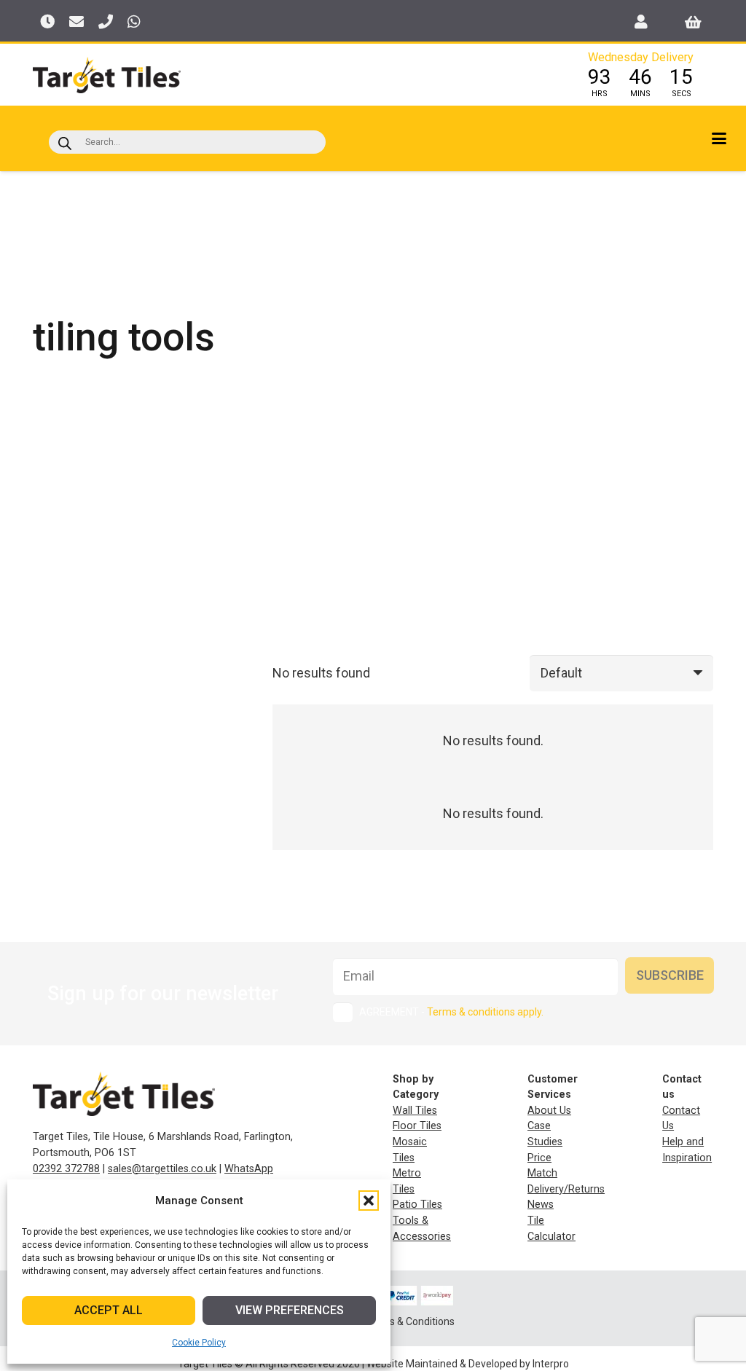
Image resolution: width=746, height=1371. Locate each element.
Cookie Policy (199, 1342)
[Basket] (693, 22)
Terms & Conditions (410, 1321)
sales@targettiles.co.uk (162, 1169)
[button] (368, 1200)
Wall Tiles (415, 1110)
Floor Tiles (417, 1126)
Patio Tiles (417, 1204)
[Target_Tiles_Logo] (107, 75)
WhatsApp (248, 1169)
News (540, 1204)
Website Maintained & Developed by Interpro (467, 1364)
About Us (549, 1110)
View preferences (289, 1310)
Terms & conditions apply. (485, 1012)
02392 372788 (66, 1169)
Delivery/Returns (566, 1189)
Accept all (108, 1310)
